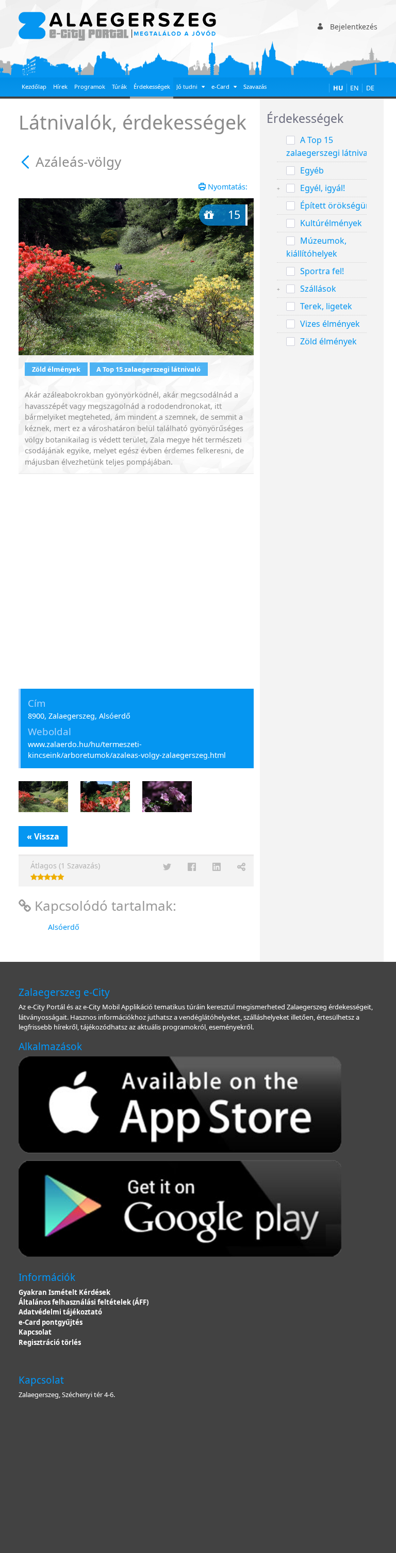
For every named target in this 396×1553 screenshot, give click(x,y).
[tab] (322, 119)
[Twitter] (167, 867)
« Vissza (43, 836)
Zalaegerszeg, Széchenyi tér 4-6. (67, 1394)
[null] (27, 161)
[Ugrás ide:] (119, 26)
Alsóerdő (63, 927)
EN (354, 88)
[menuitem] (34, 88)
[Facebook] (192, 867)
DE (370, 88)
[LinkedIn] (216, 867)
